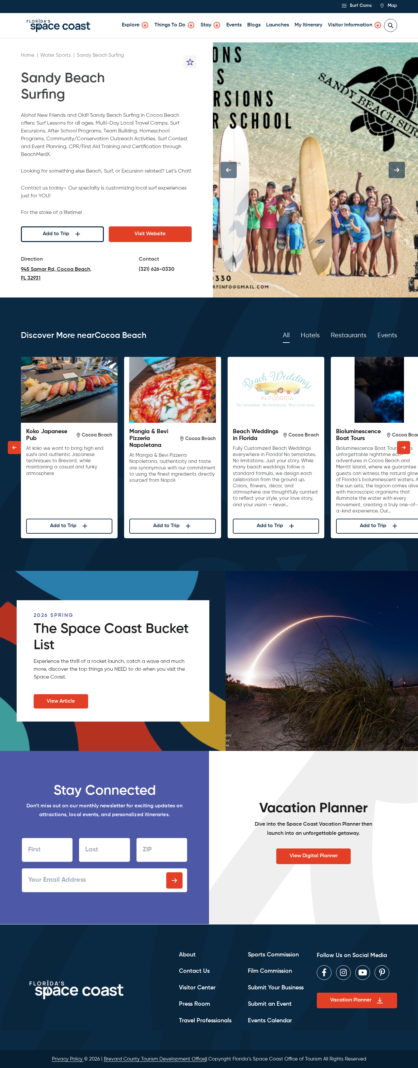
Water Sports (55, 55)
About (187, 955)
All (286, 335)
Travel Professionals (205, 1021)
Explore (130, 25)
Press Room (194, 1004)
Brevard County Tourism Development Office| (155, 1059)
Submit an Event (270, 1004)
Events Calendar (270, 1021)
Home (27, 55)
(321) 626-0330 (156, 269)
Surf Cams (360, 5)
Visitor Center (197, 988)
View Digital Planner (314, 856)
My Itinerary (308, 25)
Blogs (254, 25)
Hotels (310, 335)
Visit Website (150, 233)
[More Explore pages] (145, 25)
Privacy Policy (68, 1059)
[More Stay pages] (217, 25)
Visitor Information (350, 25)
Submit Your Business (276, 988)
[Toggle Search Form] (390, 25)
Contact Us (194, 971)
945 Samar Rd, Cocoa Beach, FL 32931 (56, 275)
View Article (61, 701)
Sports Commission (273, 955)
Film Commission (270, 971)
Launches (277, 25)
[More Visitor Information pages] (378, 25)
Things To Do (169, 25)
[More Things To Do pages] (191, 25)
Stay (206, 25)
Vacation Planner (350, 1000)
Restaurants (348, 335)
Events (234, 25)
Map (391, 5)
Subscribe (174, 880)
